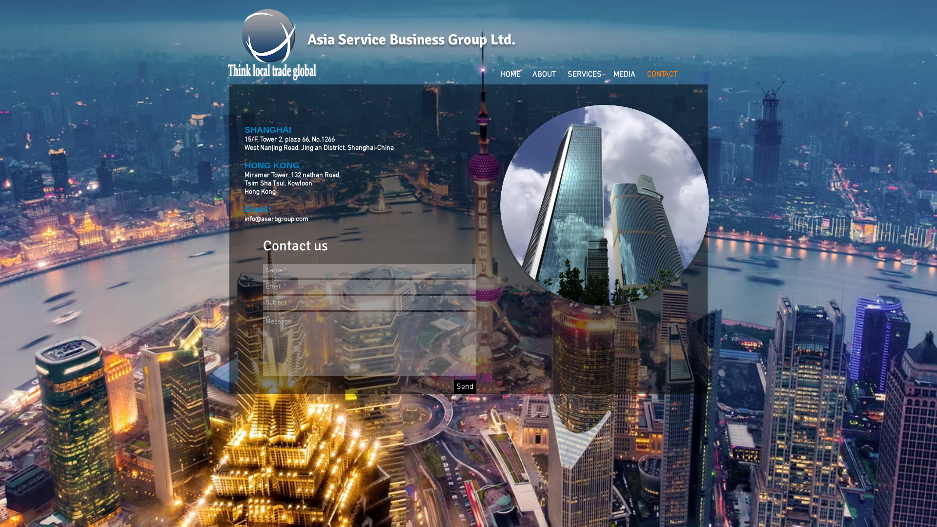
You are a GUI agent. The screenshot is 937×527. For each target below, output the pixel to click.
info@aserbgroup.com (276, 219)
